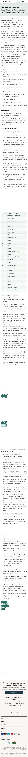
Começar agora (14, 692)
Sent (23, 709)
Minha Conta (18, 1)
